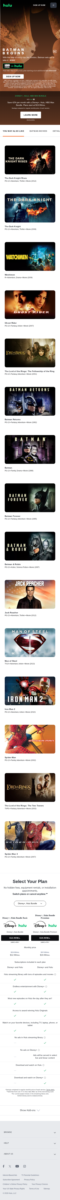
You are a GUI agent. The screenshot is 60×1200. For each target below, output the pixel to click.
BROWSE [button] (8, 1132)
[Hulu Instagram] (24, 1166)
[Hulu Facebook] (6, 1166)
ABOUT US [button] (8, 1154)
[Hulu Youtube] (19, 1166)
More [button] (12, 60)
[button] (13, 130)
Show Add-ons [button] (27, 1110)
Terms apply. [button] (50, 1090)
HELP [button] (6, 1143)
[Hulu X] (12, 1166)
